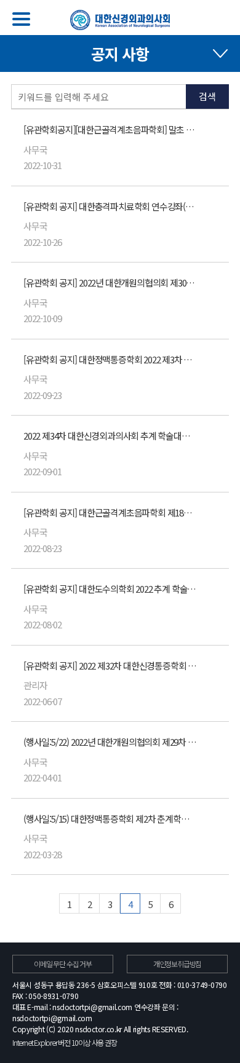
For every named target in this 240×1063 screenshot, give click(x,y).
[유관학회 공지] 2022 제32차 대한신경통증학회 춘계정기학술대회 (110, 665)
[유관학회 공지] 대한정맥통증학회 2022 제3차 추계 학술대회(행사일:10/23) (110, 359)
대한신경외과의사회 (120, 20)
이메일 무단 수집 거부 (63, 963)
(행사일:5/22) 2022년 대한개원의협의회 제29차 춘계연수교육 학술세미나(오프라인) (110, 741)
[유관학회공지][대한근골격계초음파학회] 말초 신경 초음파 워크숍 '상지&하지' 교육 (110, 129)
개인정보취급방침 (177, 963)
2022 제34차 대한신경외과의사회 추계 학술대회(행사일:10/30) (110, 435)
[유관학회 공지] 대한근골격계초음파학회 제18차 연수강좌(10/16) (110, 512)
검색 (207, 96)
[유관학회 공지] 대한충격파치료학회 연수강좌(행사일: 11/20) (110, 206)
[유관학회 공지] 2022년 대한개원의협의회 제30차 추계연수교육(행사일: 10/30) (110, 282)
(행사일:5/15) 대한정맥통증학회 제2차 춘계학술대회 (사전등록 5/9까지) (110, 818)
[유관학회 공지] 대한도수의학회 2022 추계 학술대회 (110, 588)
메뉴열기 (21, 19)
